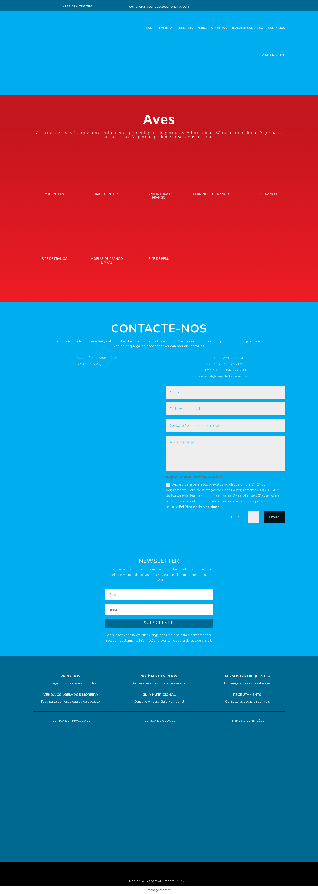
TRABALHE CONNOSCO (247, 28)
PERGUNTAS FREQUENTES (247, 676)
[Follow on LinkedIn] (268, 6)
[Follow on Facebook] (250, 6)
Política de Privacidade (199, 506)
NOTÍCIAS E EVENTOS (159, 676)
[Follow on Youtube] (277, 6)
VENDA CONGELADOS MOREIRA (70, 694)
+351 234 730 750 (228, 358)
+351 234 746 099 (229, 364)
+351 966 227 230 (230, 370)
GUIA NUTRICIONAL (159, 694)
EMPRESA (165, 28)
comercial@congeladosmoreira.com (225, 376)
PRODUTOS (185, 28)
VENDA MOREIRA (273, 55)
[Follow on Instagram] (259, 6)
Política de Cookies (159, 721)
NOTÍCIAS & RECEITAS (212, 28)
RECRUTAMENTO (247, 694)
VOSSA (183, 881)
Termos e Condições (247, 721)
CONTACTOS (276, 28)
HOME (150, 28)
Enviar (274, 517)
